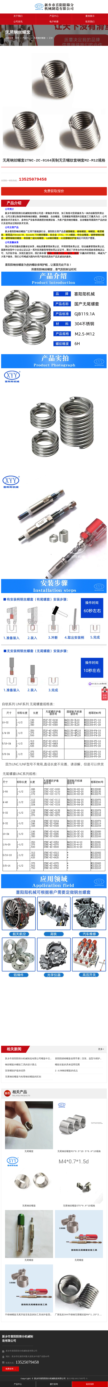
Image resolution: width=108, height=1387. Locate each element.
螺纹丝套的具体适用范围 (67, 1064)
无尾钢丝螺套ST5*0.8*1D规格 (79, 1206)
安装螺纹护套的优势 (15, 1071)
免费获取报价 (54, 191)
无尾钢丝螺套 (40, 38)
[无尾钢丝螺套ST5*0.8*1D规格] (79, 1180)
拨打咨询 (54, 1384)
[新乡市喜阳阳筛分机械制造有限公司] (54, 10)
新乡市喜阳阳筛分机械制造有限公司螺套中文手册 (30, 1058)
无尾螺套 (28, 1151)
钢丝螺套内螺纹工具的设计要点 (21, 1064)
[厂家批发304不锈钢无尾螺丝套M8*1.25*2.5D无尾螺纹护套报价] (79, 1288)
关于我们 (18, 16)
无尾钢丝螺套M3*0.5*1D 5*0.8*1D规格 (79, 1151)
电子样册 (54, 22)
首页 (17, 38)
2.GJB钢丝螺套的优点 (66, 1071)
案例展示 (90, 16)
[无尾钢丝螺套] (29, 1180)
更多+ (101, 1049)
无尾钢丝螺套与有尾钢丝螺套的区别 (23, 1077)
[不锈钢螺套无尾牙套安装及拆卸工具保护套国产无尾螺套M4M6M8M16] (29, 1288)
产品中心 (54, 16)
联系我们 (90, 22)
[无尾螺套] (29, 1125)
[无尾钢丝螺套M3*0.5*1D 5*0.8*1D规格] (79, 1125)
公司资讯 (18, 22)
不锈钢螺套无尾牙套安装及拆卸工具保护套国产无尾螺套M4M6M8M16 (39, 1314)
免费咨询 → (10, 1369)
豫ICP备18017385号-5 (77, 1378)
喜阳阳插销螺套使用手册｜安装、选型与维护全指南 (81, 1058)
